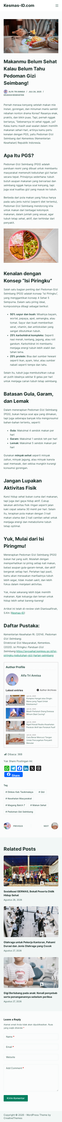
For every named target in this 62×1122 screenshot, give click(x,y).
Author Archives (47, 690)
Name (10, 1036)
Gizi (42, 792)
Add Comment (15, 1068)
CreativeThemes (13, 1118)
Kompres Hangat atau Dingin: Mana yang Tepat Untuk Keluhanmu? (39, 701)
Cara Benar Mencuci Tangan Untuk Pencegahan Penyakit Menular (39, 740)
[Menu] (56, 5)
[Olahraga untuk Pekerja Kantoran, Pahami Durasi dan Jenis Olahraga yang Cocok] (31, 921)
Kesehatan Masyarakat (19, 798)
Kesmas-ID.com (19, 5)
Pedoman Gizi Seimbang (19, 811)
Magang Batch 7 (15, 805)
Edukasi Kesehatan (14, 95)
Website (10, 1057)
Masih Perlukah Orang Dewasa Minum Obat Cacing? (40, 712)
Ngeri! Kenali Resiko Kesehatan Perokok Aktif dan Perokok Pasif (40, 725)
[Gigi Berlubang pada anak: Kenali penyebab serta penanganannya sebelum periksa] (31, 972)
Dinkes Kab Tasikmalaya (19, 792)
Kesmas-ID (17, 612)
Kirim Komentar (16, 1098)
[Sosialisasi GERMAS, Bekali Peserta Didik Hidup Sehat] (31, 871)
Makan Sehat (38, 805)
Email (10, 1046)
